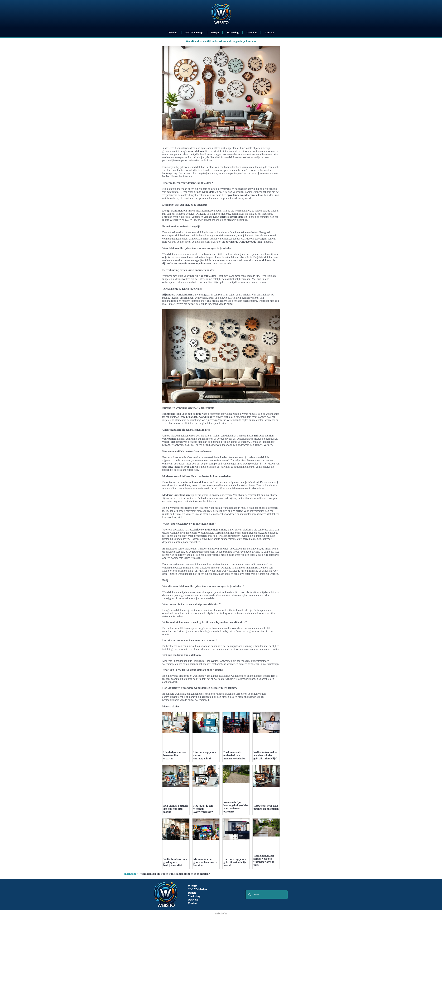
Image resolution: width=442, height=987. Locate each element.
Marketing (233, 32)
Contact (269, 32)
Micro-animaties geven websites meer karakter (205, 862)
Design (215, 32)
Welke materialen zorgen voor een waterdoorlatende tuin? (263, 860)
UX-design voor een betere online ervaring (174, 755)
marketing (130, 873)
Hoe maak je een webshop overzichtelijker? (203, 808)
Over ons (252, 32)
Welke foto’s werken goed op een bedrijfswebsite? (175, 862)
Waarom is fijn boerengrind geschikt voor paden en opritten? (235, 807)
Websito (172, 32)
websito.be (221, 913)
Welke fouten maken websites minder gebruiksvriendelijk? (265, 755)
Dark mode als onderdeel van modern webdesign (234, 755)
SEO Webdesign (194, 32)
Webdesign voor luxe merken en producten (266, 807)
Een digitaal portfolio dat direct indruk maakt (175, 808)
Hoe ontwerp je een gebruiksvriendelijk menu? (234, 862)
